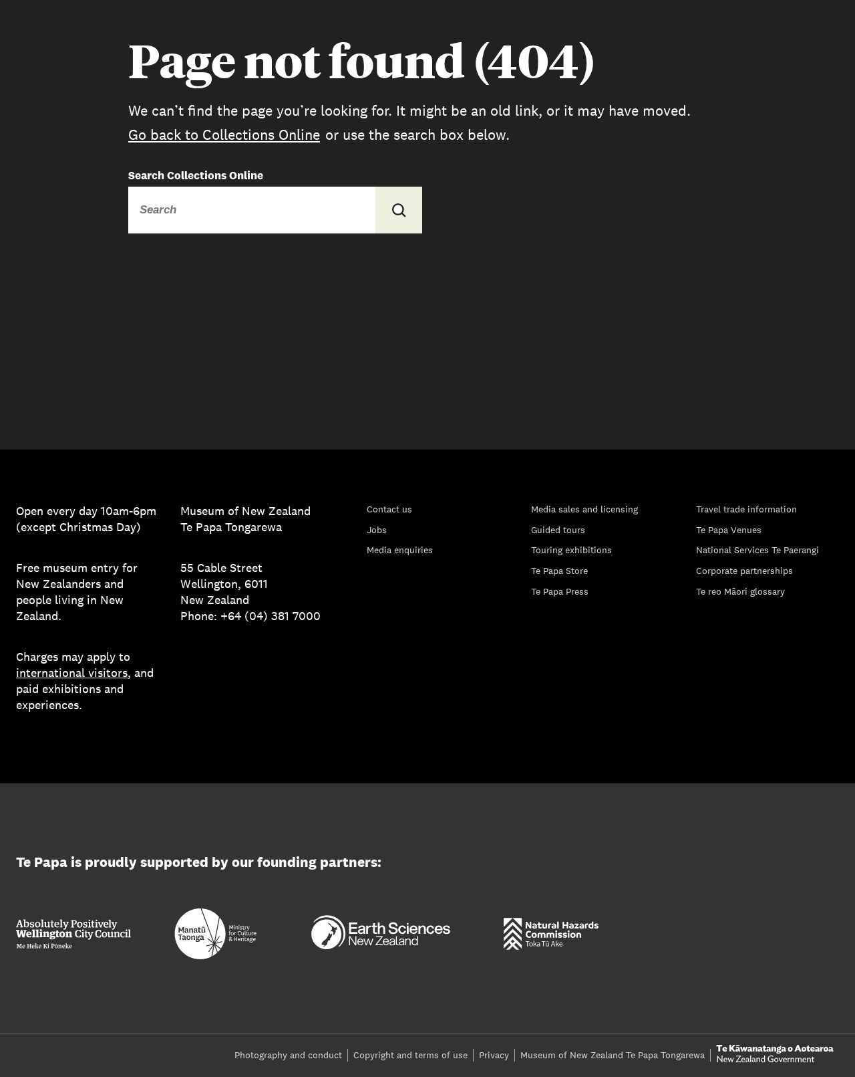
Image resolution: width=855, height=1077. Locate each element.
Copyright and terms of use (410, 1055)
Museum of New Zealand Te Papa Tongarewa (612, 1055)
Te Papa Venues (728, 530)
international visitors (72, 672)
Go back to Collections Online (224, 134)
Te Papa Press (559, 591)
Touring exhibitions (571, 550)
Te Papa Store (559, 571)
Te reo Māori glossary (740, 591)
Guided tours (558, 530)
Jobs (377, 530)
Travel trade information (746, 509)
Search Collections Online (195, 175)
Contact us (389, 509)
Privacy (494, 1055)
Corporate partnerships (744, 571)
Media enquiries (400, 550)
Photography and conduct (288, 1055)
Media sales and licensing (584, 509)
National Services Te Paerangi (757, 550)
